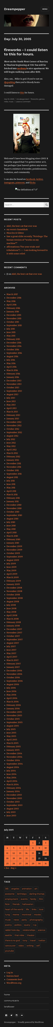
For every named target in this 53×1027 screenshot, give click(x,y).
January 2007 (13, 667)
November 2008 (14, 591)
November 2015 (14, 318)
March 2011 (12, 494)
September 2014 (14, 353)
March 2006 (13, 701)
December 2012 (14, 422)
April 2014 (12, 367)
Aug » (13, 868)
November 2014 (14, 346)
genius (41, 99)
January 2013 (13, 418)
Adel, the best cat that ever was (22, 226)
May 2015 (11, 335)
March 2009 (13, 577)
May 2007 (11, 653)
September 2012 (14, 432)
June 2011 (11, 484)
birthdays (21, 894)
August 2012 (12, 436)
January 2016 (13, 311)
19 (14, 858)
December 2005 (14, 712)
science (41, 930)
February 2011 (13, 498)
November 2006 (14, 674)
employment (11, 899)
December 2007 (14, 629)
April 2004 (12, 781)
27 (20, 863)
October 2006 (13, 677)
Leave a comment (23, 102)
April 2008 (12, 615)
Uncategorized (22, 99)
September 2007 (15, 639)
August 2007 (13, 643)
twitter (39, 179)
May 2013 (11, 405)
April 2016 (12, 304)
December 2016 (14, 298)
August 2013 (12, 394)
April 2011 (11, 491)
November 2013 (14, 384)
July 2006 (11, 688)
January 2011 (13, 501)
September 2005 (15, 722)
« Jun (6, 868)
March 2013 (12, 411)
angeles (15, 889)
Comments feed (14, 979)
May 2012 (11, 446)
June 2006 (11, 691)
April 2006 (12, 698)
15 (33, 853)
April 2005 (12, 739)
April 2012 (12, 449)
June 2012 (11, 442)
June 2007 (11, 650)
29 (33, 863)
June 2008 (11, 608)
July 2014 (11, 360)
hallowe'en (27, 904)
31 (46, 863)
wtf (38, 946)
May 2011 (11, 487)
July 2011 (11, 480)
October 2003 (13, 802)
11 (7, 853)
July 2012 (11, 439)
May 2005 (11, 736)
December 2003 (14, 795)
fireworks (34, 99)
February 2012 (13, 456)
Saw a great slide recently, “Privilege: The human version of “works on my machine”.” (27, 239)
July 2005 (11, 729)
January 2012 (13, 460)
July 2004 (11, 770)
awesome (9, 894)
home (7, 994)
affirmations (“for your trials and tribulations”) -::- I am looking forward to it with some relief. (27, 250)
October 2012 (13, 429)
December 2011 (14, 463)
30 (39, 863)
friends (16, 904)
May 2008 (11, 612)
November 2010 (14, 508)
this (22, 92)
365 (7, 889)
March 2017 (12, 294)
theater (31, 935)
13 (20, 853)
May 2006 (11, 695)
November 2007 (14, 632)
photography (36, 920)
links (34, 909)
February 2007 (14, 663)
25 (7, 863)
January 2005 (13, 750)
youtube (9, 951)
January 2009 (13, 584)
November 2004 (14, 757)
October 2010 (13, 512)
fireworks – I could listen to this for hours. (26, 52)
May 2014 (11, 363)
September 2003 (14, 805)
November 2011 (14, 467)
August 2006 (13, 684)
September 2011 (14, 474)
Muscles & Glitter (15, 233)
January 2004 (13, 791)
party (24, 920)
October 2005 (13, 719)
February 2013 (13, 415)
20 (20, 858)
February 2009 (14, 581)
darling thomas (36, 894)
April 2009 (12, 574)
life (27, 909)
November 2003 (14, 798)
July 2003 (11, 812)
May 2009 (11, 570)
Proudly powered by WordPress (31, 1022)
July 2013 (11, 398)
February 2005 (14, 746)
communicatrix (11, 1001)
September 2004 (15, 764)
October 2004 (13, 760)
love (41, 909)
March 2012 (12, 453)
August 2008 (13, 601)
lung (7, 914)
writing (30, 946)
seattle (8, 935)
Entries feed (12, 976)
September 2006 (15, 681)
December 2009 (14, 546)
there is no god (12, 940)
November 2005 (14, 715)
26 (13, 863)
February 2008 (14, 622)
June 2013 (11, 401)
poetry (8, 925)
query (27, 925)
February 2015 (13, 339)
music (11, 102)
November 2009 (14, 550)
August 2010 (12, 518)
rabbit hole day (12, 930)
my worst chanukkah (17, 229)
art (36, 889)
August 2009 (13, 560)
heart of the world (14, 909)
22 (33, 858)
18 (7, 858)
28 (26, 863)
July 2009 (11, 563)
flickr (32, 182)
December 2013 (14, 380)
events (24, 899)
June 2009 (11, 567)
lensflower (9, 1007)
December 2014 (14, 342)
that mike (19, 935)
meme (16, 914)
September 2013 (14, 391)
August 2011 (12, 477)
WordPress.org (14, 983)
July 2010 (11, 522)
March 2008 (13, 619)
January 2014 (13, 377)
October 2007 (13, 636)
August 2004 (13, 767)
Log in (10, 972)
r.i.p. (35, 925)
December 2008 (14, 587)
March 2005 (12, 743)
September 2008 (15, 598)
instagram (9, 182)
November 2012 (14, 425)
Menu (45, 9)
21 (26, 858)
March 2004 (13, 784)
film (41, 899)
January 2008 (13, 625)
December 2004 (14, 753)
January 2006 (13, 708)
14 (26, 853)
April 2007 (12, 657)
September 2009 (15, 556)
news (16, 920)
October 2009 (13, 553)
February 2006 (14, 705)
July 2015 (11, 329)
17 (46, 853)
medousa (21, 68)
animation (27, 889)
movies (37, 914)
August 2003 (13, 808)
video (21, 946)
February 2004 (14, 788)
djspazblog (9, 82)
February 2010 (13, 539)
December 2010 (14, 505)
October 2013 (13, 387)
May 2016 (11, 301)
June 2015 (11, 332)
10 (45, 848)
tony (25, 940)
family (33, 899)
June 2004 (11, 774)
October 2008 (13, 594)
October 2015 (13, 322)
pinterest (20, 182)
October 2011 (13, 470)
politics (18, 925)
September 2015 (14, 325)
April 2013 (12, 408)
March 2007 (12, 660)
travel (33, 940)
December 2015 (14, 315)
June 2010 (11, 525)
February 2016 (13, 308)
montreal (26, 914)
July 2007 (11, 646)
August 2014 (12, 356)
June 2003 (11, 815)
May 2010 (11, 529)
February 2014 (13, 373)
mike (6, 102)
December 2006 (14, 670)
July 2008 (11, 605)
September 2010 (14, 515)
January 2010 (13, 543)
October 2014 (13, 349)
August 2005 (13, 726)
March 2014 (12, 370)
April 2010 (12, 532)
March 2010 (12, 536)
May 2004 (11, 777)
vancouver (10, 946)
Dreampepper (14, 9)
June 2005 (11, 732)
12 (14, 853)
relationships (29, 930)
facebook (30, 179)
